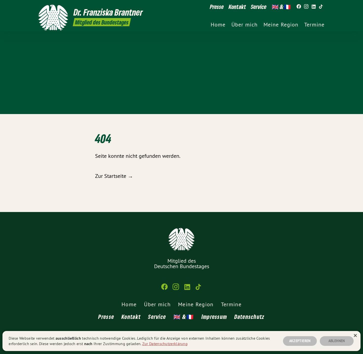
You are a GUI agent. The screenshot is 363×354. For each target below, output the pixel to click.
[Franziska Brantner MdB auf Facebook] (298, 7)
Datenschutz (249, 316)
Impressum (214, 316)
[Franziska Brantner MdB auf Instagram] (306, 7)
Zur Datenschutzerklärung (165, 343)
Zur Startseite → (114, 175)
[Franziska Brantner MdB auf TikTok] (321, 7)
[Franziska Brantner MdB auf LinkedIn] (313, 7)
